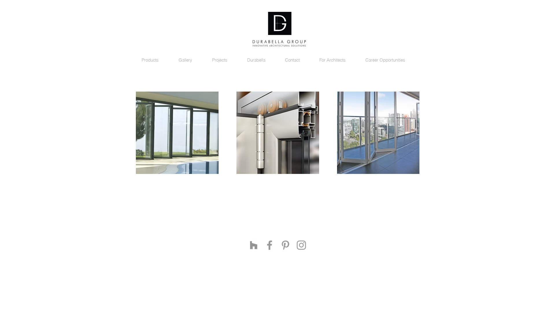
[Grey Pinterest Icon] (285, 245)
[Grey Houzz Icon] (253, 245)
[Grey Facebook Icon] (269, 245)
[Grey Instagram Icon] (301, 245)
